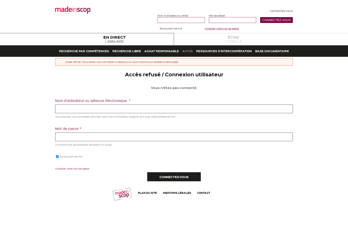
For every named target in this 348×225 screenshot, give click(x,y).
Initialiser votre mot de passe (222, 28)
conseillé (233, 39)
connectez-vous (281, 11)
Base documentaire (272, 51)
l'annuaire (114, 39)
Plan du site (147, 193)
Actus (187, 51)
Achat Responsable (161, 51)
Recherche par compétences (84, 51)
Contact (203, 193)
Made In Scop (72, 10)
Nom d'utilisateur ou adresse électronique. (92, 101)
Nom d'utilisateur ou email (172, 15)
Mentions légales (177, 193)
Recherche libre (126, 51)
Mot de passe (217, 15)
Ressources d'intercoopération (224, 51)
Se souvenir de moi (171, 28)
